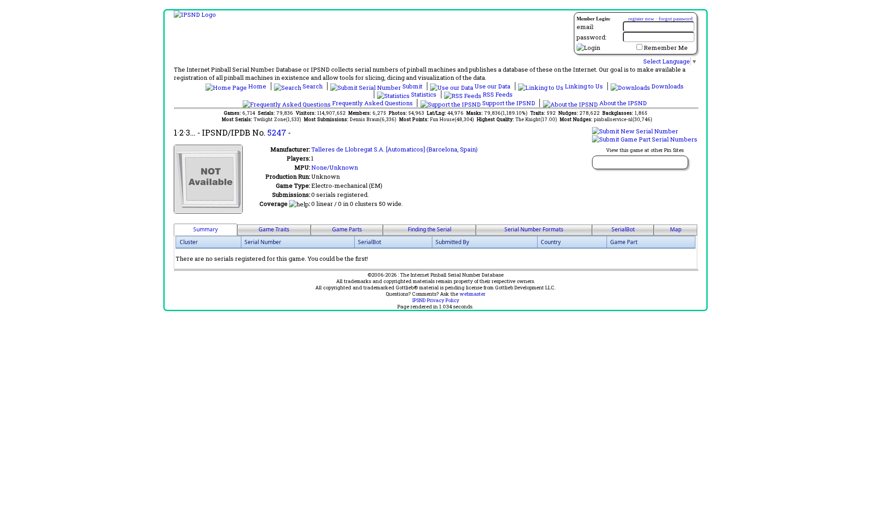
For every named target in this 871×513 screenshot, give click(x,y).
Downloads (667, 86)
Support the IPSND (509, 103)
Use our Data (492, 86)
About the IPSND (622, 103)
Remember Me (666, 48)
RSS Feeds (497, 94)
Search (312, 86)
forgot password (676, 18)
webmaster (472, 294)
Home (257, 86)
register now (641, 18)
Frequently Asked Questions (372, 103)
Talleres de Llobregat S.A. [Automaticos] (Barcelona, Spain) (394, 149)
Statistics (424, 94)
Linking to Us (583, 86)
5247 (276, 132)
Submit (412, 86)
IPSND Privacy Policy (435, 300)
